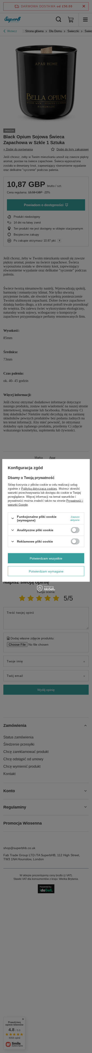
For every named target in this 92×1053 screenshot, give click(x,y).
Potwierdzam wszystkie (46, 558)
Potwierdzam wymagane (46, 571)
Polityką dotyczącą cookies (39, 488)
